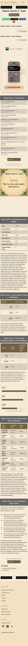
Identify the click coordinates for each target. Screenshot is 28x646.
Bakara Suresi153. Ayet (10, 514)
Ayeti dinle (14, 14)
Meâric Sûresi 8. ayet (21, 7)
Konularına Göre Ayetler (7, 590)
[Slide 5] (13, 83)
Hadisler (3, 601)
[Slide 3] (12, 83)
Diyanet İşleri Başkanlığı (10, 568)
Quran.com (6, 570)
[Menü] (1, 2)
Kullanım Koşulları (5, 614)
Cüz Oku (3, 598)
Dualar (3, 595)
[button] (3, 626)
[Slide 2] (11, 83)
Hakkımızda (4, 609)
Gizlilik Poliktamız (5, 612)
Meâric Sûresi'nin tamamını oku (14, 164)
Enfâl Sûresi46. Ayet (10, 528)
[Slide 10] (17, 83)
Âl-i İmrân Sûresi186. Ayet (11, 520)
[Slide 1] (10, 83)
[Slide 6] (14, 83)
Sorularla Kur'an (5, 593)
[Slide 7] (15, 83)
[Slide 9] (16, 83)
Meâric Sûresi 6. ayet (6, 7)
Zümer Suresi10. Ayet (10, 534)
